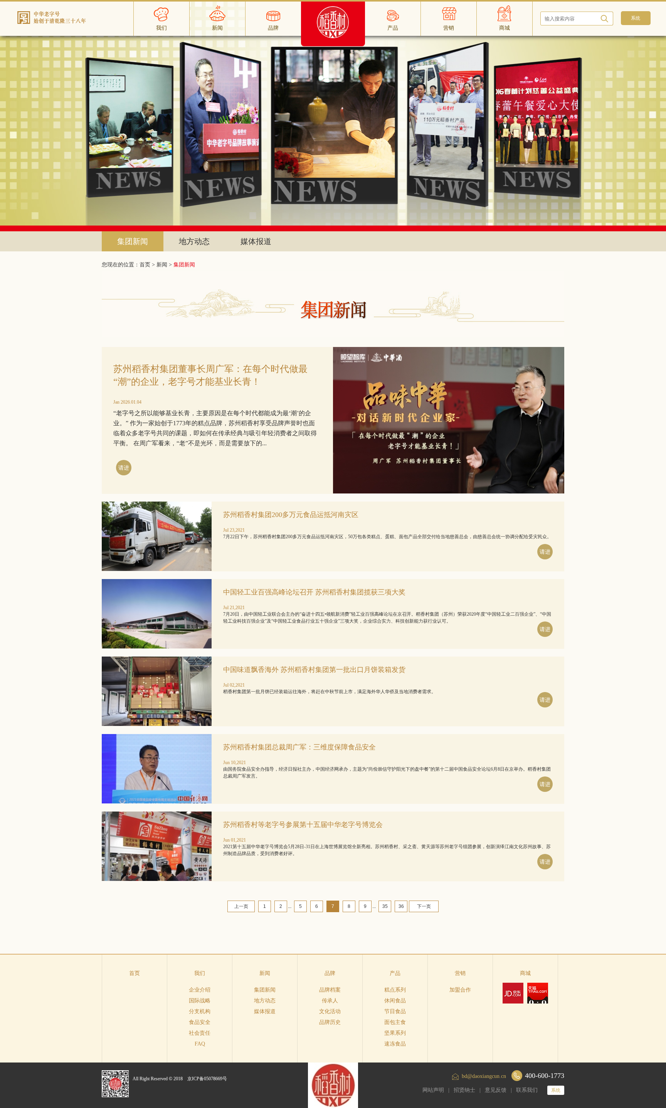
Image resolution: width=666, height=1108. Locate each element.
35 (385, 906)
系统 (555, 1090)
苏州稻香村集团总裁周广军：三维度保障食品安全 (299, 747)
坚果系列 (395, 1033)
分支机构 (199, 1011)
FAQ (200, 1044)
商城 (525, 973)
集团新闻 (132, 241)
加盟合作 (460, 990)
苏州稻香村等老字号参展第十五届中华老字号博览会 (303, 824)
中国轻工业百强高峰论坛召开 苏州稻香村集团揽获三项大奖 (314, 592)
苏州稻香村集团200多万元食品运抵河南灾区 (290, 515)
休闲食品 (395, 1001)
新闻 (161, 265)
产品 (395, 973)
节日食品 (395, 1011)
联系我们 (527, 1090)
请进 (123, 468)
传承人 (330, 1001)
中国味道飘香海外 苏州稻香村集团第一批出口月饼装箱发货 (314, 670)
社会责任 (199, 1033)
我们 (199, 973)
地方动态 (194, 241)
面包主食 (395, 1022)
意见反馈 (495, 1090)
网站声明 (433, 1090)
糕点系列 (395, 990)
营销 (460, 973)
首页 (134, 973)
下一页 (424, 906)
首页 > (148, 265)
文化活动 (330, 1011)
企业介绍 (199, 990)
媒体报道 (255, 241)
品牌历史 (330, 1022)
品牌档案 (330, 990)
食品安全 (199, 1022)
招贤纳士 (464, 1090)
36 (401, 906)
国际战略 (199, 1001)
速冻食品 (395, 1044)
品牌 (330, 973)
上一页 (241, 906)
